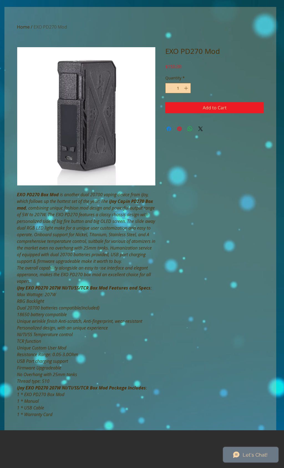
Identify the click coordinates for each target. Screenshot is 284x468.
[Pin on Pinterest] (179, 128)
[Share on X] (200, 128)
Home (23, 27)
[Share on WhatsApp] (190, 128)
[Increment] (186, 88)
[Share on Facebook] (169, 128)
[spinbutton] (178, 88)
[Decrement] (169, 88)
